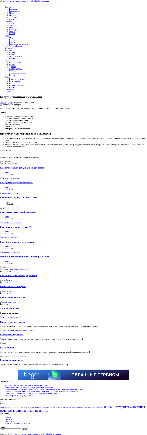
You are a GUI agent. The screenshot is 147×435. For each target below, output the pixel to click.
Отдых (7, 77)
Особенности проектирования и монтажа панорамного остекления (31, 393)
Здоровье (8, 21)
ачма (131, 407)
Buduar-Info (8, 407)
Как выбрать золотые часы (14, 297)
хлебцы (46, 411)
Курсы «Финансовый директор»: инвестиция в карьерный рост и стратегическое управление (41, 391)
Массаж (12, 28)
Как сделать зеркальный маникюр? (18, 212)
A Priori (2, 407)
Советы (8, 91)
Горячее (12, 65)
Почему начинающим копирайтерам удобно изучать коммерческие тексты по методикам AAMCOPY (44, 389)
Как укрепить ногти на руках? (15, 227)
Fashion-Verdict (23, 407)
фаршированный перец (26, 410)
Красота (8, 7)
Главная (8, 417)
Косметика (13, 9)
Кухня (7, 60)
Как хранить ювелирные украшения (18, 275)
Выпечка (12, 71)
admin (7, 172)
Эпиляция (13, 17)
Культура (8, 48)
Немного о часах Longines (13, 286)
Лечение (12, 25)
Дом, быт (8, 50)
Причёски (13, 40)
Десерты (12, 67)
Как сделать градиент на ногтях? (16, 182)
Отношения (9, 89)
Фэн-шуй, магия (15, 56)
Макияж (12, 15)
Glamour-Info (38, 407)
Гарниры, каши (15, 63)
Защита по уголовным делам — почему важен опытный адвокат (30, 387)
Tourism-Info (59, 407)
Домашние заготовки (17, 73)
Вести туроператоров (17, 79)
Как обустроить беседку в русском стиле (20, 396)
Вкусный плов (7, 347)
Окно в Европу (92, 407)
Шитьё (11, 54)
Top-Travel (52, 407)
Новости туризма (16, 85)
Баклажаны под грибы (11, 334)
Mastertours (46, 407)
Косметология (14, 11)
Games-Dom (31, 407)
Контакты (8, 419)
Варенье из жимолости (11, 360)
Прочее (12, 19)
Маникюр (13, 13)
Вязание (12, 52)
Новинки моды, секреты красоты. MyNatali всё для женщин (37, 434)
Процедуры (13, 30)
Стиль (7, 36)
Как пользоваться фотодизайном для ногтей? (22, 168)
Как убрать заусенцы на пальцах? (17, 242)
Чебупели (99, 407)
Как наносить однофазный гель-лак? (18, 197)
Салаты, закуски (15, 69)
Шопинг (12, 83)
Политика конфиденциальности (17, 423)
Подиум (12, 42)
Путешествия (14, 81)
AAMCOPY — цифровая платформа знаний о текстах (26, 385)
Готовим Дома (67, 407)
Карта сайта (9, 421)
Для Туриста (75, 407)
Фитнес (12, 32)
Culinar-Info (15, 407)
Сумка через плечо (9, 308)
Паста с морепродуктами (12, 322)
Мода (11, 38)
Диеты (11, 23)
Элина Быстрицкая (116, 407)
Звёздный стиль (15, 46)
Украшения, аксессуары (18, 44)
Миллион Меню (83, 407)
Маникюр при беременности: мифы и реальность (24, 257)
